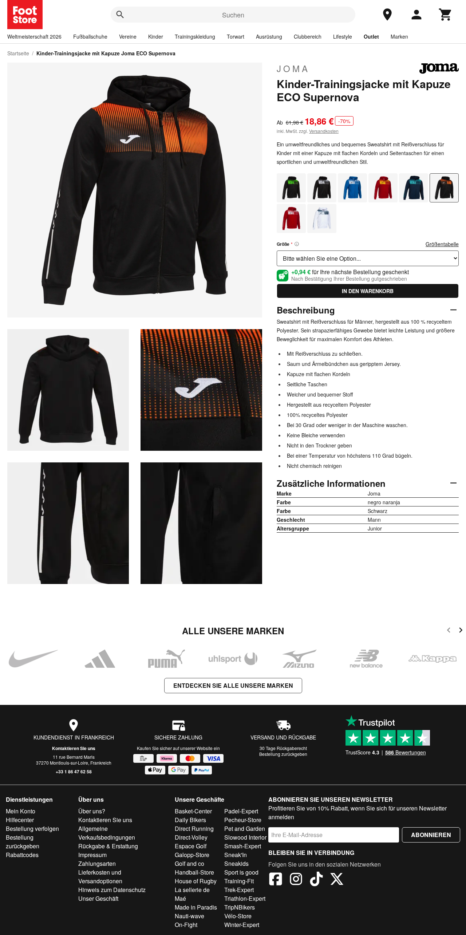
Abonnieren (431, 835)
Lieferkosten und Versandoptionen (100, 876)
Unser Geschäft (98, 898)
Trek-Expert (239, 889)
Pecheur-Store (242, 820)
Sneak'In (235, 855)
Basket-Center (193, 811)
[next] (460, 631)
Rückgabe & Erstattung (108, 846)
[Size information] (296, 243)
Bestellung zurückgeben (283, 754)
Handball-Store (194, 872)
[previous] (448, 631)
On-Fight (186, 924)
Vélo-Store (238, 916)
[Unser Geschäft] (387, 14)
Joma (293, 68)
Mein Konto (20, 811)
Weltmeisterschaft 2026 (34, 36)
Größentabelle (442, 244)
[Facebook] (275, 880)
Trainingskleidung (195, 36)
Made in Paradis (196, 907)
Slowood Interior (245, 837)
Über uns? (91, 811)
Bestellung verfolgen (32, 828)
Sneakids (236, 863)
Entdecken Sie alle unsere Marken (233, 685)
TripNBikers (239, 907)
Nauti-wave (189, 916)
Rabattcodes (22, 855)
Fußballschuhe (90, 36)
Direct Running (194, 828)
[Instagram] (296, 880)
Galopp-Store (192, 855)
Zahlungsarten (97, 863)
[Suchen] (120, 15)
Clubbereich (307, 36)
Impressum (92, 855)
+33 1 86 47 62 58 (74, 771)
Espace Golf (190, 846)
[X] (336, 880)
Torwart (235, 36)
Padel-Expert (241, 811)
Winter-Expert (241, 924)
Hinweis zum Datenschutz (112, 889)
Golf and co (189, 863)
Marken (399, 36)
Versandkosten (324, 131)
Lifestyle (342, 36)
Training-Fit (239, 881)
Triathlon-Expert (244, 898)
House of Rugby (196, 881)
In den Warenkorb (368, 291)
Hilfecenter (20, 820)
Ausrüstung (269, 36)
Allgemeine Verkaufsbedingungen (106, 832)
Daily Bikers (190, 820)
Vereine (128, 36)
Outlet (371, 36)
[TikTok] (316, 880)
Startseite (18, 53)
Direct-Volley (191, 837)
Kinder (155, 36)
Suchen (233, 14)
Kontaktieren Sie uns (73, 748)
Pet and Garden (244, 828)
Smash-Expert (242, 846)
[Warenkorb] (445, 14)
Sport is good (241, 872)
